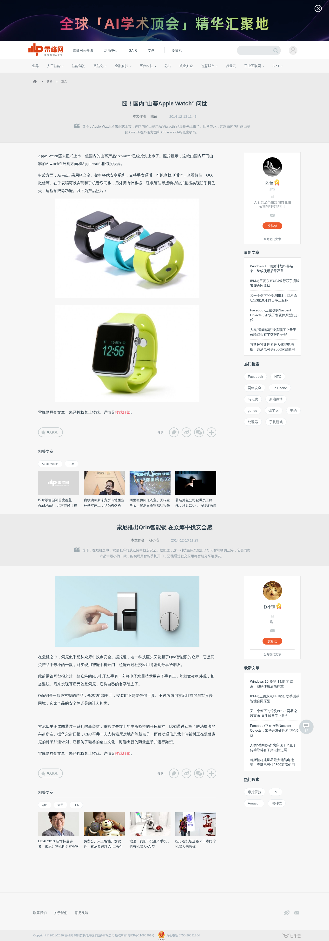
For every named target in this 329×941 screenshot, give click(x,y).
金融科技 (121, 66)
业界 (35, 66)
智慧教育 (179, 74)
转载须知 (123, 412)
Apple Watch (50, 464)
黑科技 (277, 803)
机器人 (283, 74)
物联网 (256, 74)
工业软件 (225, 74)
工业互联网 (252, 66)
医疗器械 (137, 74)
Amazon (254, 803)
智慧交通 (194, 74)
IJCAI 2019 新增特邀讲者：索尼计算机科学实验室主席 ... (58, 846)
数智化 (98, 66)
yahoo (252, 410)
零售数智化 (64, 74)
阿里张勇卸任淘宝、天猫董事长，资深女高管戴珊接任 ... (150, 505)
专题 (151, 50)
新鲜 (50, 81)
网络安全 (254, 388)
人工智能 (53, 66)
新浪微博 (276, 399)
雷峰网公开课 (83, 50)
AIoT (276, 66)
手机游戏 (276, 422)
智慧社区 (209, 74)
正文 (64, 81)
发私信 (272, 226)
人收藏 (52, 432)
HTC (277, 376)
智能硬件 (270, 74)
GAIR (133, 50)
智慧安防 (165, 74)
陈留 (154, 116)
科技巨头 (102, 74)
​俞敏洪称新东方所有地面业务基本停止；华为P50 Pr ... (104, 505)
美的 (293, 410)
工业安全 (240, 74)
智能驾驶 (78, 66)
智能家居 (297, 74)
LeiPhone (280, 388)
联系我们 (40, 913)
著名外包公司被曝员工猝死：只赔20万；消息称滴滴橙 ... (195, 505)
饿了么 (274, 410)
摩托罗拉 (254, 792)
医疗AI (112, 74)
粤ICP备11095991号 (140, 935)
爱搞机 (177, 50)
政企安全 (186, 66)
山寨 (71, 464)
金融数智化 (82, 74)
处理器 (253, 422)
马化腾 (253, 399)
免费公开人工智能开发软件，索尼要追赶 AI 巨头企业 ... (103, 846)
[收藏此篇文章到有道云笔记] (174, 432)
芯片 (167, 66)
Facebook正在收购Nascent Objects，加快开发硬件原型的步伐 (274, 315)
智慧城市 (208, 66)
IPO (275, 792)
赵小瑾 (154, 540)
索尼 (60, 805)
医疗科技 (146, 66)
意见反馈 (81, 913)
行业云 (231, 66)
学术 (49, 74)
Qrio (44, 805)
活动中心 (111, 50)
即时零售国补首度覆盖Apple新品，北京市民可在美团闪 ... (57, 505)
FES (76, 805)
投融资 (124, 74)
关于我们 (60, 913)
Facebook (255, 376)
